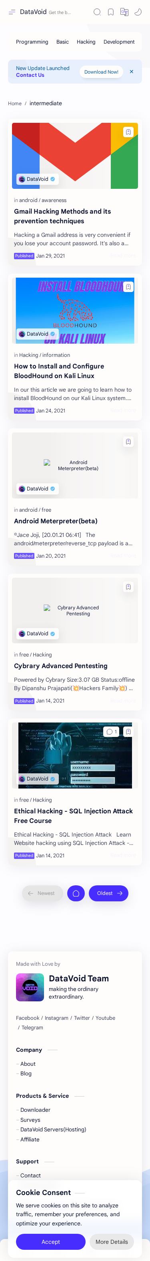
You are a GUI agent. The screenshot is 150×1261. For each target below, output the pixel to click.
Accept (51, 1237)
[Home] (76, 893)
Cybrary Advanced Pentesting (61, 666)
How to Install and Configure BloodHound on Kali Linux (59, 371)
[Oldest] (108, 893)
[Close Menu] (131, 71)
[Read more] (123, 255)
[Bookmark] (111, 12)
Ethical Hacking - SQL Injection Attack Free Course (73, 816)
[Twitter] (82, 1018)
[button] (124, 12)
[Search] (97, 12)
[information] (56, 355)
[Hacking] (86, 41)
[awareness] (54, 200)
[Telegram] (32, 1028)
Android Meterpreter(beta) (56, 521)
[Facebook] (27, 1018)
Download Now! (101, 72)
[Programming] (32, 41)
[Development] (119, 41)
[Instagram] (56, 1018)
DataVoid (33, 12)
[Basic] (62, 41)
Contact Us (30, 75)
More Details (112, 1237)
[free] (46, 510)
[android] (29, 200)
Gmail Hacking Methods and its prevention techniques (62, 216)
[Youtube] (105, 1018)
